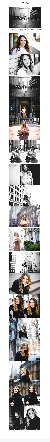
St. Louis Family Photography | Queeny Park (14, 434)
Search (49, 437)
